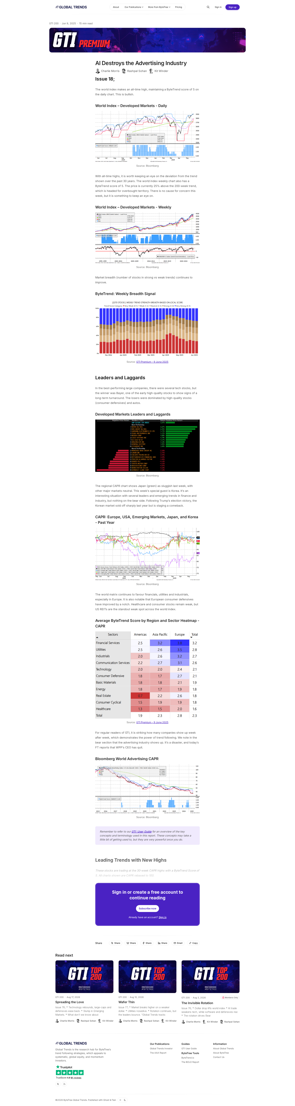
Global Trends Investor (161, 1048)
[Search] (208, 7)
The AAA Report (158, 1052)
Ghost (106, 1100)
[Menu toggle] (142, 7)
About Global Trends (223, 1048)
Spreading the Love (69, 1002)
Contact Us (218, 1057)
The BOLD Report (190, 1062)
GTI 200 (54, 23)
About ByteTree (221, 1052)
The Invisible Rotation (197, 1003)
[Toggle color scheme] (123, 1100)
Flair (114, 1100)
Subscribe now (147, 908)
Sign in (163, 917)
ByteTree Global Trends (75, 1100)
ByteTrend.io (187, 1057)
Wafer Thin (126, 1002)
